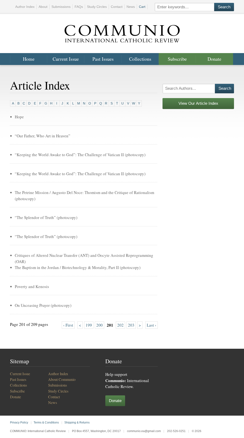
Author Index (25, 7)
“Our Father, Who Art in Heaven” (42, 136)
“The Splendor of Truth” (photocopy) (46, 217)
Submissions (61, 7)
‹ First (68, 325)
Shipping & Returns (77, 422)
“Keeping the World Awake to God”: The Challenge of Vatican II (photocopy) (80, 154)
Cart (142, 7)
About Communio (62, 379)
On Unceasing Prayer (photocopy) (43, 305)
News (131, 7)
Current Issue (66, 59)
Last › (151, 325)
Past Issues (103, 59)
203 (131, 325)
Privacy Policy (19, 422)
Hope (19, 116)
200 (99, 325)
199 (89, 325)
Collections (140, 59)
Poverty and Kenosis (32, 286)
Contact (116, 7)
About (43, 7)
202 (120, 325)
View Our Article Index (198, 103)
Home (29, 59)
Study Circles (97, 7)
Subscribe (177, 59)
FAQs (79, 7)
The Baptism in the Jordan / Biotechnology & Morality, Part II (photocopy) (78, 267)
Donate (214, 59)
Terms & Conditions (46, 422)
